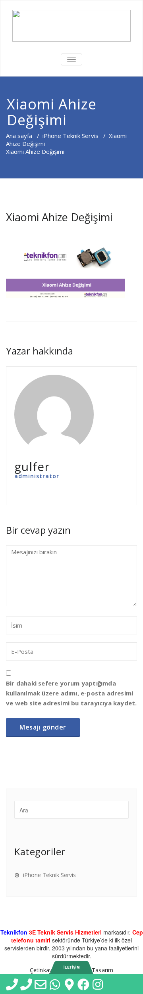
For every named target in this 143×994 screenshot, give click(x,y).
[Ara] (21, 984)
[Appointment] (71, 26)
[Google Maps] (64, 984)
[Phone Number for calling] (7, 984)
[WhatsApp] (50, 984)
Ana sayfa (19, 136)
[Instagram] (93, 984)
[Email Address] (36, 984)
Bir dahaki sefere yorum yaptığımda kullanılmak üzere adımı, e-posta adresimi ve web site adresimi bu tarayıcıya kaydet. (71, 693)
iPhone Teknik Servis (71, 136)
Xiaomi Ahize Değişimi (59, 217)
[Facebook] (79, 984)
